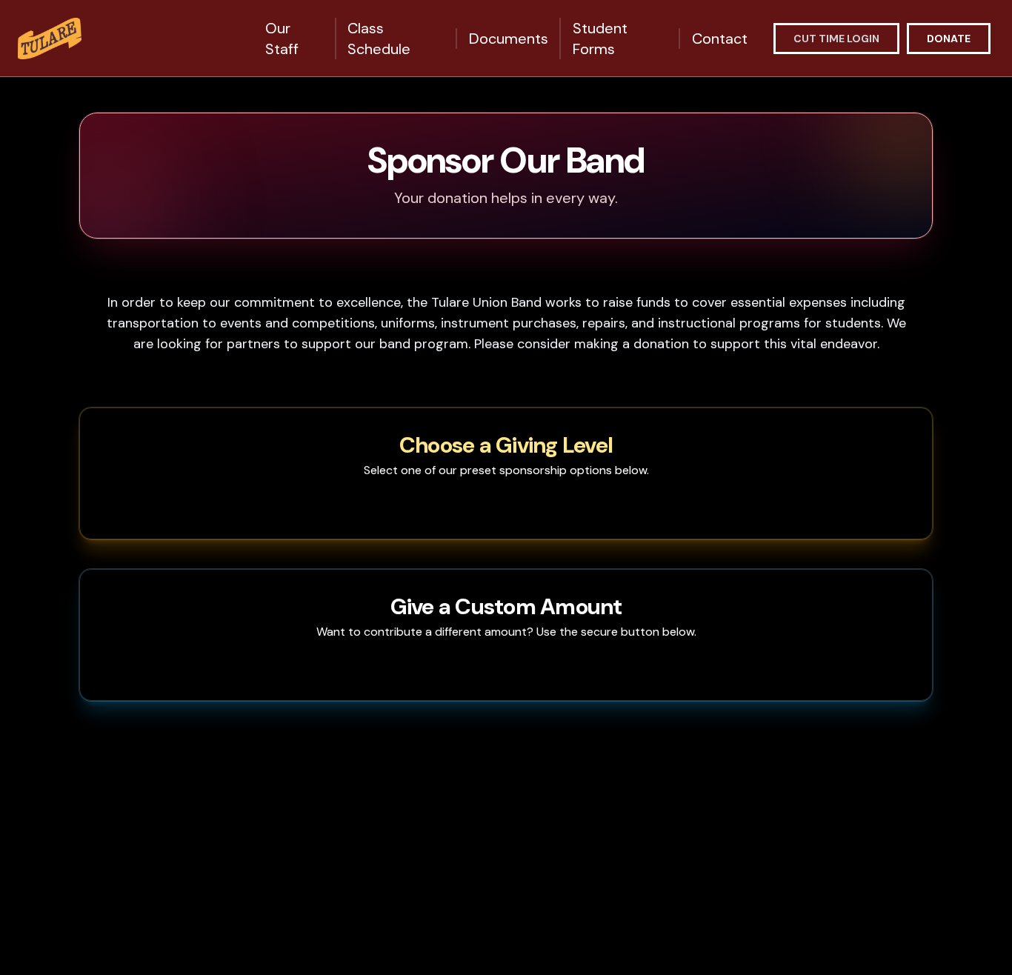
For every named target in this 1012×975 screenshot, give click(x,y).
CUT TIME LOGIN (836, 38)
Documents (508, 38)
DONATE (949, 38)
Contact (720, 38)
